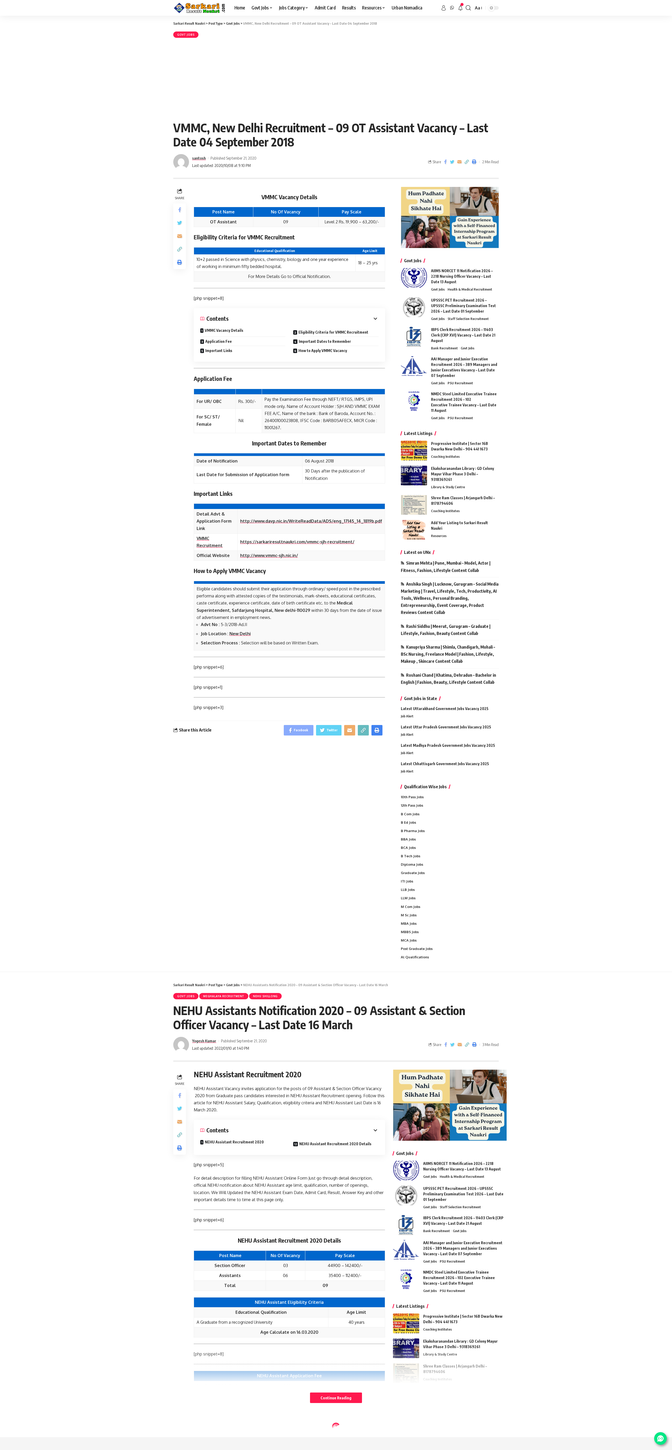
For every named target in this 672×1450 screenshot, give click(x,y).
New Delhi (240, 633)
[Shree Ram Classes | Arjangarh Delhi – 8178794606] (414, 505)
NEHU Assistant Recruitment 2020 (234, 1142)
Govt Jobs (186, 34)
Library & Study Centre (448, 487)
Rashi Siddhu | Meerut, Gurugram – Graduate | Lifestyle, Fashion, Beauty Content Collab (445, 630)
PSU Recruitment (460, 383)
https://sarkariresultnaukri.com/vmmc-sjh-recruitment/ (297, 541)
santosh (199, 158)
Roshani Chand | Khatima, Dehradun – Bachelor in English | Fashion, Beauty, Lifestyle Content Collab (448, 679)
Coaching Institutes (445, 456)
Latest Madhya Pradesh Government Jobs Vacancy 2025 (448, 745)
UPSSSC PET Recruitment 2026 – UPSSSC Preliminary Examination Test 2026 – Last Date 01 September (463, 305)
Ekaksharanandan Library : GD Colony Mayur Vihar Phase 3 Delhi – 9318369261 (462, 474)
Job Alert (407, 716)
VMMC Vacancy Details (224, 330)
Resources (439, 536)
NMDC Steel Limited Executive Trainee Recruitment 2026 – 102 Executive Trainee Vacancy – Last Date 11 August (459, 1277)
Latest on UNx (417, 552)
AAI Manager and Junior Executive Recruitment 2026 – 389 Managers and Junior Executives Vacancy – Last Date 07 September (462, 1248)
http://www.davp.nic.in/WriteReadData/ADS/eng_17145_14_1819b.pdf (311, 521)
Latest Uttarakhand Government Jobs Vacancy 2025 (445, 708)
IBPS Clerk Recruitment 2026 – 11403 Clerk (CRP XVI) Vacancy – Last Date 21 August (463, 335)
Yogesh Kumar (204, 1040)
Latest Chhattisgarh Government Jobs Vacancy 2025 (445, 763)
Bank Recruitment (444, 348)
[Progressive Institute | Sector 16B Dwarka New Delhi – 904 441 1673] (414, 450)
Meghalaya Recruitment (223, 996)
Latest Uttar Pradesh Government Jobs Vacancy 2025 (446, 727)
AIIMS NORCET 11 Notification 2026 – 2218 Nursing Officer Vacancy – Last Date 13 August (462, 276)
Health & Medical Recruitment (470, 289)
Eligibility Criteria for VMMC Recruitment (333, 332)
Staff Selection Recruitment (468, 319)
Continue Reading (336, 1397)
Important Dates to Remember (325, 341)
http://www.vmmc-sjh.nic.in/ (269, 555)
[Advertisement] (336, 78)
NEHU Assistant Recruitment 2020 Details (335, 1144)
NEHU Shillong (265, 996)
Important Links (218, 350)
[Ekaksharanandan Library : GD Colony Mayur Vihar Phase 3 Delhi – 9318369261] (414, 475)
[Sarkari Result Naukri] (199, 8)
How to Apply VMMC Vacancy (322, 350)
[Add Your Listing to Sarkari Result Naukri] (414, 530)
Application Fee (218, 341)
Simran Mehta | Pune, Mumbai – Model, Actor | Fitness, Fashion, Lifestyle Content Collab (445, 566)
